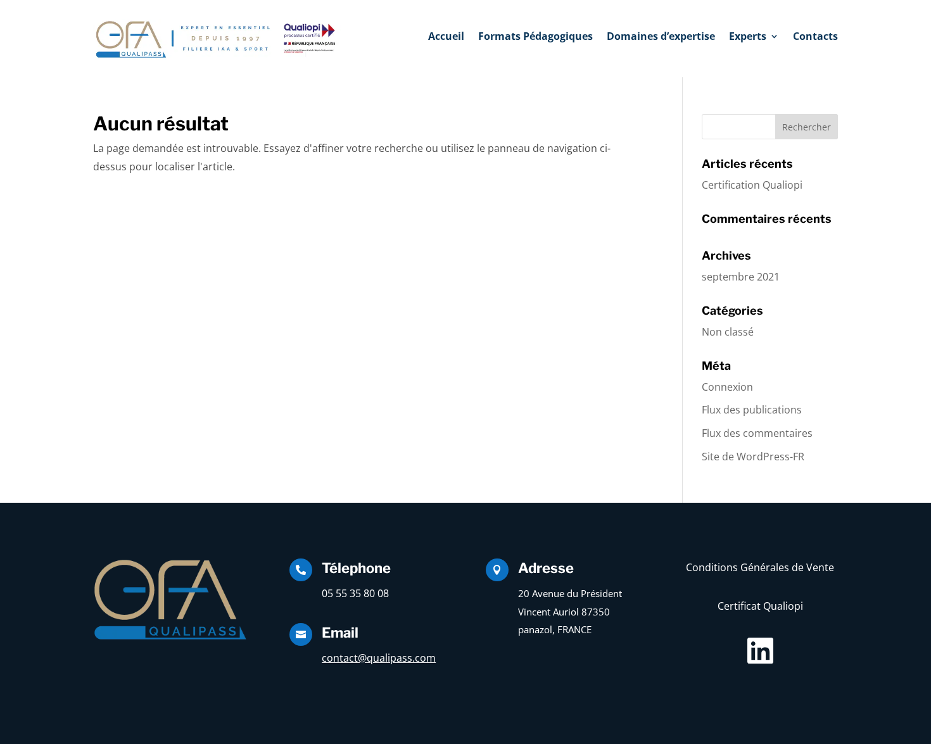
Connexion (727, 387)
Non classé (728, 332)
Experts (747, 37)
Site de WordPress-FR (753, 456)
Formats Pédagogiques (535, 37)
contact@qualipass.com (379, 658)
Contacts (815, 37)
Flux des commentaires (757, 433)
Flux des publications (752, 410)
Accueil (446, 37)
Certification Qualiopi (752, 185)
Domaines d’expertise (661, 37)
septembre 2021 (741, 277)
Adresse (546, 568)
